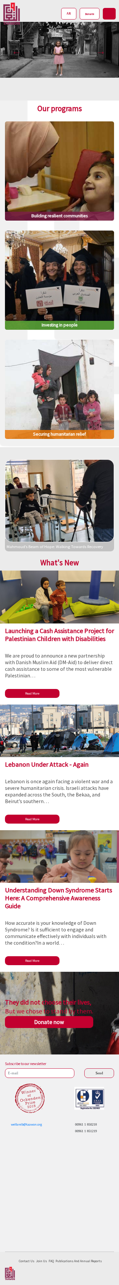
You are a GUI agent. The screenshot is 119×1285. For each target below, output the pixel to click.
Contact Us (26, 1261)
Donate (89, 14)
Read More (32, 693)
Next (99, 49)
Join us (41, 1261)
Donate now (49, 1022)
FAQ (51, 1261)
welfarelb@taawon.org (26, 1124)
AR (68, 13)
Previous (15, 49)
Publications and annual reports (79, 1261)
